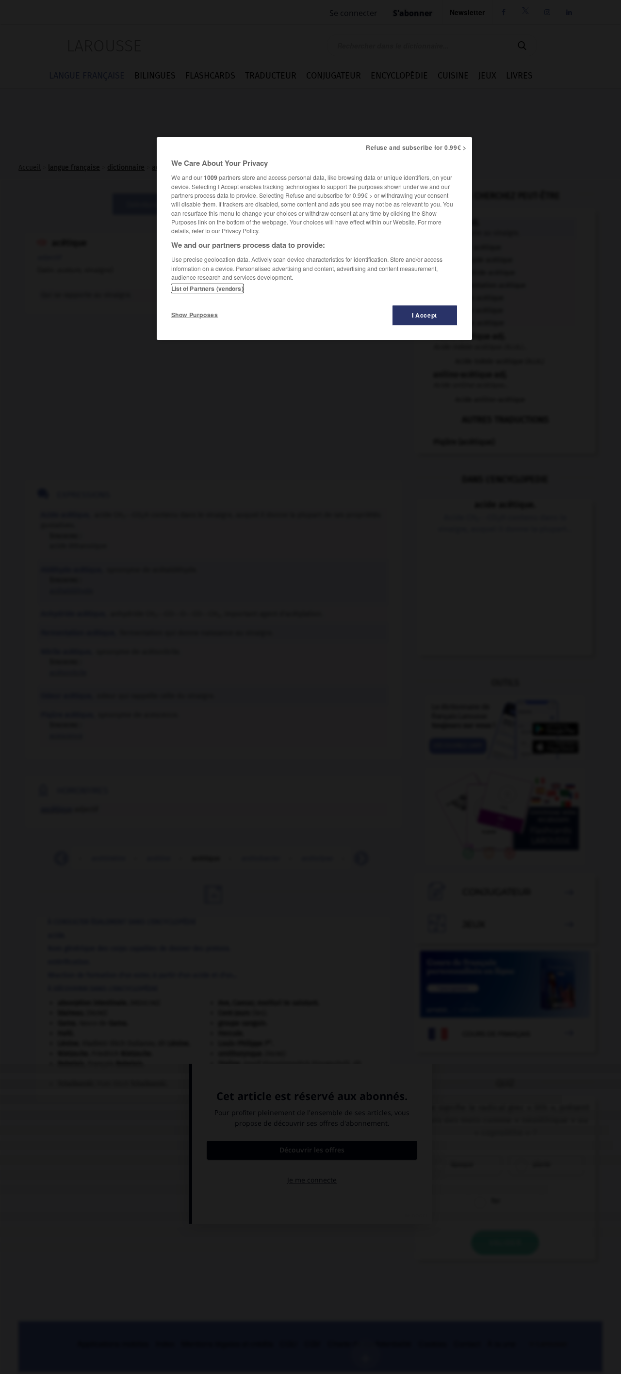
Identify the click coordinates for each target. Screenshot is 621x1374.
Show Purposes (194, 314)
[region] (314, 238)
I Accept (424, 315)
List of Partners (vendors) (207, 288)
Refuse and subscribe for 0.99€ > (416, 147)
